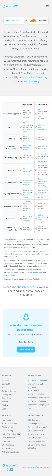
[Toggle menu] (47, 6)
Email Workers (43, 154)
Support (26, 117)
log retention (27, 195)
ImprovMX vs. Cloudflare (37, 380)
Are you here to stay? (37, 434)
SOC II (40, 215)
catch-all (45, 146)
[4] (31, 170)
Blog (4, 388)
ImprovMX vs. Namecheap (38, 398)
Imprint (5, 402)
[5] (29, 116)
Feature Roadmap (9, 424)
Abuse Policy (7, 398)
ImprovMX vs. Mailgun (36, 394)
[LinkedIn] (11, 469)
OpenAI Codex (9, 275)
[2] (45, 148)
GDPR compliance (35, 420)
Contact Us (6, 384)
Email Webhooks (8, 438)
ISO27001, (41, 217)
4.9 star (29, 279)
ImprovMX (33, 467)
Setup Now (25, 349)
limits (25, 204)
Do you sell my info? (36, 431)
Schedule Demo (26, 342)
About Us (5, 380)
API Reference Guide (10, 452)
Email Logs (6, 441)
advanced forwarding (36, 77)
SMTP (28, 136)
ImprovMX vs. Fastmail (37, 384)
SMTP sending (31, 81)
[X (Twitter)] (8, 469)
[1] (45, 118)
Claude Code (37, 273)
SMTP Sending (8, 445)
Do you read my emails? (37, 427)
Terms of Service (9, 391)
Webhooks (26, 150)
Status (5, 405)
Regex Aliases (7, 427)
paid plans (26, 129)
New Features (7, 420)
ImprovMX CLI (7, 448)
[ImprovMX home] (14, 20)
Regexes (26, 147)
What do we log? (34, 438)
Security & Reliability (36, 441)
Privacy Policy (8, 395)
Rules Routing (7, 431)
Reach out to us (28, 287)
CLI (29, 171)
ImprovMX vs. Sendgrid (37, 401)
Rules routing (27, 145)
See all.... (31, 408)
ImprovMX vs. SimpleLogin (38, 405)
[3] (44, 196)
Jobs (4, 409)
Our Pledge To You (35, 424)
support (40, 111)
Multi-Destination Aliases (12, 434)
